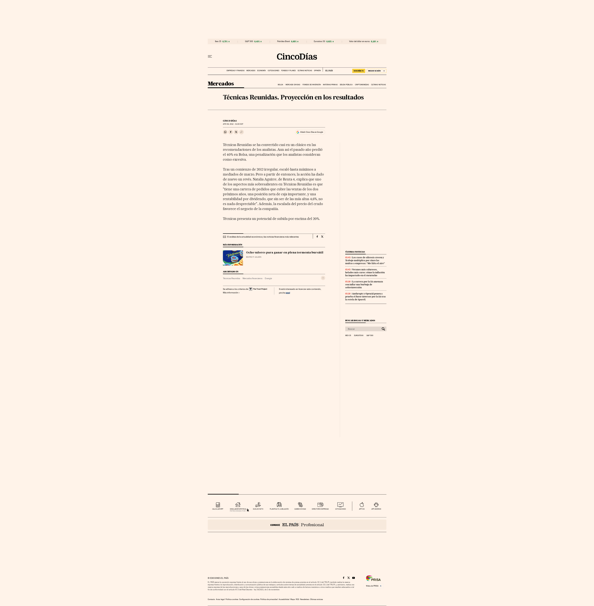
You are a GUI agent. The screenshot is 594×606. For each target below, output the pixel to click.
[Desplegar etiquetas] (323, 278)
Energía (268, 278)
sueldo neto (258, 509)
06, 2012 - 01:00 (233, 124)
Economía (261, 71)
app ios (362, 509)
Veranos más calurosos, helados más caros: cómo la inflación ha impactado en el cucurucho (365, 272)
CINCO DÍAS (230, 120)
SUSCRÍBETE (359, 71)
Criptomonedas (362, 85)
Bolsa (280, 85)
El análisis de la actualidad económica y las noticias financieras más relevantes (263, 237)
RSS (297, 599)
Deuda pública (346, 85)
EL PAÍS (328, 70)
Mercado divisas (293, 85)
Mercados (250, 71)
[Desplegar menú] (210, 56)
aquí (288, 292)
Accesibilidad (284, 599)
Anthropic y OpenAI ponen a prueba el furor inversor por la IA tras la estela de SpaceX (365, 296)
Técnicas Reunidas (231, 278)
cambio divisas (300, 509)
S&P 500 (249, 41)
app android (376, 509)
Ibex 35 (218, 41)
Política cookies (232, 599)
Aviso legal (220, 599)
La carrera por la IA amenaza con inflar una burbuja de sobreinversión (364, 284)
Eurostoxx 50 (319, 41)
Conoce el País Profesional (297, 525)
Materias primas (330, 85)
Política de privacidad (269, 599)
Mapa (292, 599)
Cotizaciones (273, 71)
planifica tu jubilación (279, 509)
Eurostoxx (358, 335)
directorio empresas (320, 509)
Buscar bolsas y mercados (360, 320)
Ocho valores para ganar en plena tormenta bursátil (284, 252)
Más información (230, 292)
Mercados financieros (252, 278)
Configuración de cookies (249, 599)
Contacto (211, 599)
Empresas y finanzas (235, 71)
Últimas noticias (305, 71)
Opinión (317, 71)
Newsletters (304, 599)
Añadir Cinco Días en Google (311, 132)
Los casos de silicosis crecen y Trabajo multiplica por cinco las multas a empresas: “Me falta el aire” (365, 260)
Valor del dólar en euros (359, 41)
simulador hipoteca (238, 509)
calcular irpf (217, 509)
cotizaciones (340, 509)
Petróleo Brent (283, 41)
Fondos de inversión (312, 85)
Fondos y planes (288, 71)
